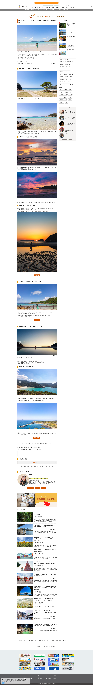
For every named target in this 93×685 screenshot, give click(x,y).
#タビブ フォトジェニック (64, 59)
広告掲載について (55, 675)
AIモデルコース (52, 9)
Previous (20, 185)
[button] (37, 462)
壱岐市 (72, 94)
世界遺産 (47, 9)
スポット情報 (65, 74)
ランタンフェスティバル (63, 79)
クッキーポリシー (6, 681)
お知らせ (61, 82)
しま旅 (71, 76)
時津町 (65, 101)
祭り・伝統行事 (62, 72)
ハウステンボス (67, 82)
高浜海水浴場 (37, 275)
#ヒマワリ (70, 66)
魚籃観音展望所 (36, 437)
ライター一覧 (67, 139)
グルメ (61, 77)
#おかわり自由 (67, 64)
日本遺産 (61, 76)
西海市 (65, 96)
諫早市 (61, 97)
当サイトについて (40, 675)
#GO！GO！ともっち (63, 66)
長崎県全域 (61, 102)
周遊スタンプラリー (34, 9)
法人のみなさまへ (45, 5)
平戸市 (70, 89)
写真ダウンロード (40, 678)
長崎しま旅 (51, 5)
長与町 (61, 101)
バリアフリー (59, 9)
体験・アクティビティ (70, 72)
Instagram (37, 487)
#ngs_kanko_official (51, 646)
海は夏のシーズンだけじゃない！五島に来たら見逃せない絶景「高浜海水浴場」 (53, 640)
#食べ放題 (61, 64)
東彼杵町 (61, 99)
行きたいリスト (72, 5)
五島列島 (66, 92)
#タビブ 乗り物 (69, 61)
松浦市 (65, 97)
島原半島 (61, 91)
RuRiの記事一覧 (30, 487)
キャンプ (71, 79)
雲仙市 (70, 91)
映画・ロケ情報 (62, 81)
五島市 (26, 61)
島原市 (66, 91)
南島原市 (61, 92)
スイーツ (65, 77)
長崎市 (61, 89)
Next (54, 185)
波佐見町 (70, 97)
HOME (20, 640)
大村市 (70, 96)
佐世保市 (65, 89)
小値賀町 (67, 94)
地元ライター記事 (65, 9)
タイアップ (68, 81)
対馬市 (61, 96)
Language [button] (56, 5)
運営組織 (47, 675)
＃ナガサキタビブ (20, 61)
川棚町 (66, 99)
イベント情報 (67, 71)
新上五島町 (61, 94)
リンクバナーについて (56, 677)
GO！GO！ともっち (63, 84)
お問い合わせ (55, 678)
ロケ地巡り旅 (41, 9)
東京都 (70, 101)
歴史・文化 (71, 74)
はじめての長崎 (27, 9)
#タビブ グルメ (62, 61)
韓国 (66, 102)
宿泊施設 (61, 71)
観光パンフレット (40, 677)
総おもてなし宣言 (48, 678)
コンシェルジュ (48, 677)
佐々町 (70, 99)
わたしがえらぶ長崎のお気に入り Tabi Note (30, 640)
